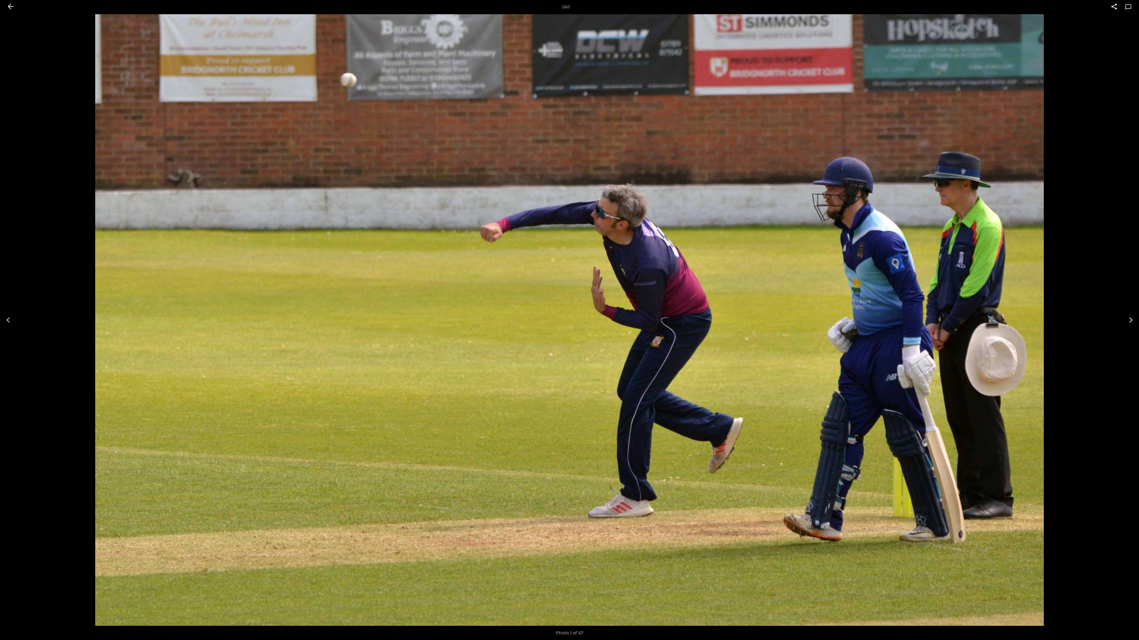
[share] (1114, 7)
